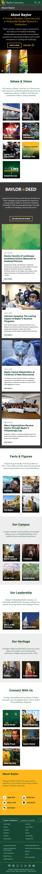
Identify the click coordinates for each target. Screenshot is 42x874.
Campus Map (7, 838)
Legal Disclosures (8, 859)
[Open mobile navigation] (39, 3)
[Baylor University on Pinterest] (29, 866)
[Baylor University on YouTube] (33, 866)
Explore (27, 45)
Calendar (5, 836)
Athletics (5, 827)
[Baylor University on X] (21, 866)
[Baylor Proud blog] (9, 866)
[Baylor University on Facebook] (13, 866)
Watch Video (14, 45)
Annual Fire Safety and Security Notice (9, 849)
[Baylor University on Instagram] (17, 866)
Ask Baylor (6, 830)
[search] (34, 3)
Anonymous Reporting (9, 845)
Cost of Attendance (8, 853)
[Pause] (2, 71)
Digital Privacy (7, 856)
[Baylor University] (12, 2)
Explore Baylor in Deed (21, 218)
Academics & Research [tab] (28, 820)
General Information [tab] (10, 820)
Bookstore (6, 833)
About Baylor (8, 7)
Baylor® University (19, 869)
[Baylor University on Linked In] (25, 866)
